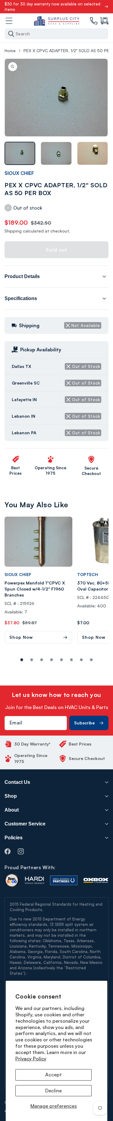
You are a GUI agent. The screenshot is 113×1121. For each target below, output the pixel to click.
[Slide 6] (81, 659)
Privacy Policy (30, 1059)
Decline (53, 1091)
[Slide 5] (71, 659)
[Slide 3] (51, 659)
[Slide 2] (41, 659)
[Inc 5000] (12, 880)
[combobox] (56, 33)
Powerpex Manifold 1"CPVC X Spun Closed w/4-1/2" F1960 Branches (35, 588)
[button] (104, 20)
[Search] (11, 33)
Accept (53, 1075)
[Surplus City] (56, 21)
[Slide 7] (91, 659)
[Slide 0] (21, 659)
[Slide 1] (31, 659)
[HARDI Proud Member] (34, 880)
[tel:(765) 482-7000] (93, 20)
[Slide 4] (61, 659)
